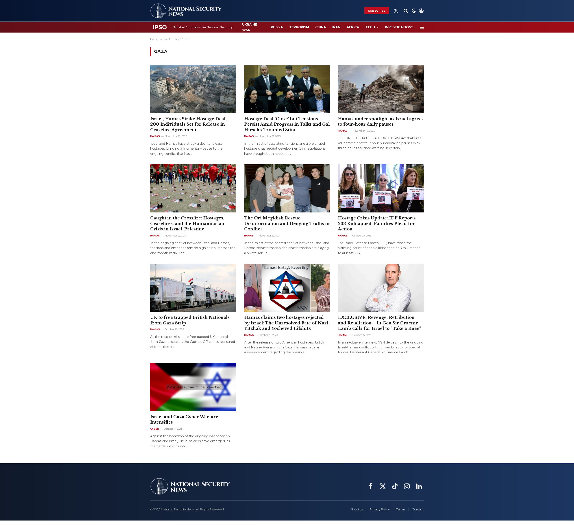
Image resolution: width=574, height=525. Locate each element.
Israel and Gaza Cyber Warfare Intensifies (184, 419)
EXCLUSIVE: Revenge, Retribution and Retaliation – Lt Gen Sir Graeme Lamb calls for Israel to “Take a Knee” (379, 323)
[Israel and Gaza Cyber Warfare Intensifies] (193, 387)
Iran (336, 27)
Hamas (155, 136)
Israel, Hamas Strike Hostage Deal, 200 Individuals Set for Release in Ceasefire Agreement (188, 124)
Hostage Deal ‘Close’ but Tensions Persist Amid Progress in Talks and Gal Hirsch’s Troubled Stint (287, 124)
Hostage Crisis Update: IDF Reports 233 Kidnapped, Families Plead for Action (377, 224)
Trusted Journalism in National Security (203, 27)
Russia (277, 27)
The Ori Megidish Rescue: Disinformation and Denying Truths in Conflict (287, 224)
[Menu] (422, 27)
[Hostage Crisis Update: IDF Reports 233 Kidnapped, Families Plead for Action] (381, 188)
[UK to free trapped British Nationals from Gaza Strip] (193, 288)
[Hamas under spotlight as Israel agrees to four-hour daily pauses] (381, 89)
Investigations (399, 27)
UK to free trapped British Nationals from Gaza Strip (190, 320)
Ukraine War (249, 27)
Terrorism (299, 27)
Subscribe (376, 10)
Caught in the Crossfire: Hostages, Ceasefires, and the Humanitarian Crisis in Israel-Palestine (187, 224)
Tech (370, 27)
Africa (353, 27)
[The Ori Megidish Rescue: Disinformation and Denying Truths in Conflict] (287, 188)
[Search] (406, 11)
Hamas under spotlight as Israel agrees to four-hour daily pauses (381, 121)
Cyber (154, 428)
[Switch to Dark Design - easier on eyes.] (414, 11)
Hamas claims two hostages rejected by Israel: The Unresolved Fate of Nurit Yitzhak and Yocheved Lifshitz (287, 323)
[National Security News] (186, 11)
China (320, 27)
